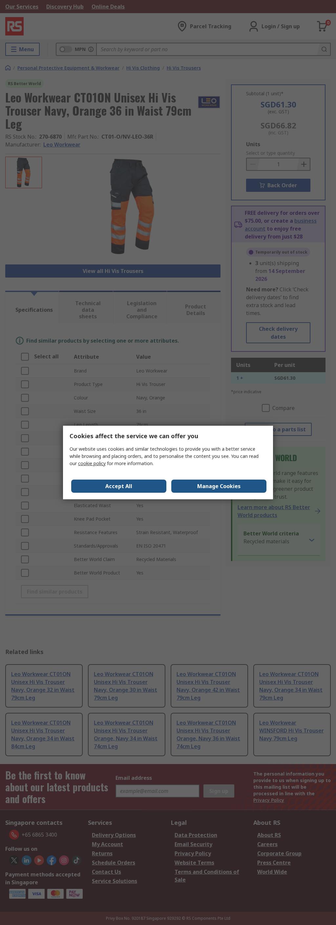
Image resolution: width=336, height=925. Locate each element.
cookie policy (92, 463)
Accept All (118, 486)
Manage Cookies (219, 486)
